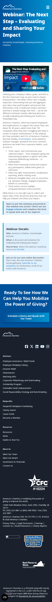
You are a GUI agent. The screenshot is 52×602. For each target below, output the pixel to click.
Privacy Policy (9, 523)
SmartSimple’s (24, 139)
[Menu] (47, 7)
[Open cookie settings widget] (4, 597)
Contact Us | (9, 526)
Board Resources (23, 526)
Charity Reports (40, 526)
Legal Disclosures (25, 523)
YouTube (20, 249)
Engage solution (14, 209)
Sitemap (39, 523)
